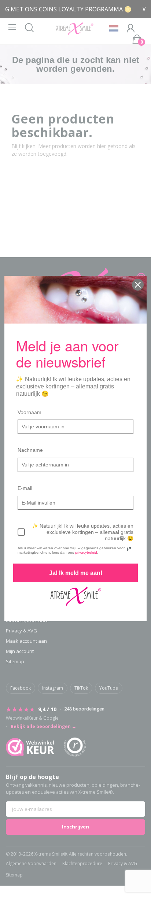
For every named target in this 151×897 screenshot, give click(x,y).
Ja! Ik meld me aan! (75, 573)
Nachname (30, 450)
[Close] (138, 285)
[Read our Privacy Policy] (129, 549)
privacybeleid (86, 552)
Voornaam (29, 412)
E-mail (25, 488)
